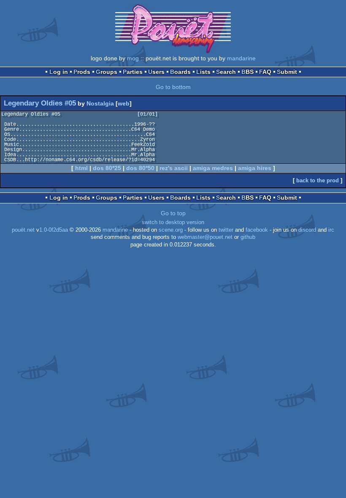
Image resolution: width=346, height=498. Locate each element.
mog (133, 58)
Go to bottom (173, 87)
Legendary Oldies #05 (40, 103)
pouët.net (23, 230)
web (124, 103)
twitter (226, 230)
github (248, 237)
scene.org (171, 230)
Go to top (173, 213)
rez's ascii (173, 168)
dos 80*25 (107, 168)
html (81, 168)
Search (226, 71)
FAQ (265, 71)
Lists (203, 71)
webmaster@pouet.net (205, 237)
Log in (58, 71)
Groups (106, 71)
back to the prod (317, 180)
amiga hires (254, 168)
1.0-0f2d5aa (53, 230)
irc (331, 230)
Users (156, 71)
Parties (133, 71)
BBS (247, 71)
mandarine (241, 58)
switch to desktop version (173, 222)
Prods (81, 71)
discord (307, 230)
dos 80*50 (140, 168)
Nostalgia (100, 103)
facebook (257, 230)
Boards (180, 71)
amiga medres (213, 168)
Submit (287, 71)
